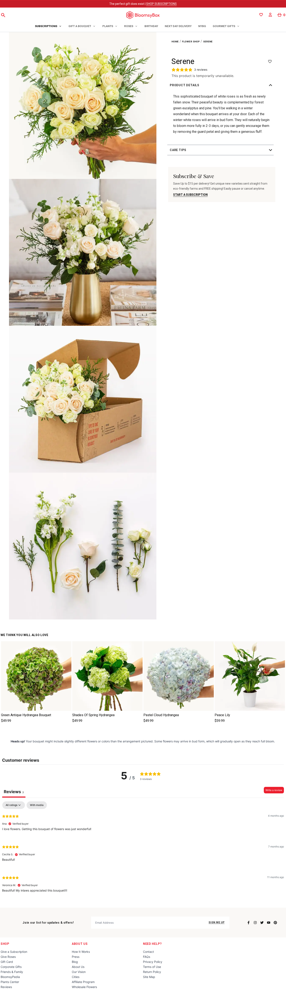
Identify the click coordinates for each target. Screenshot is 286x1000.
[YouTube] (268, 922)
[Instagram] (255, 922)
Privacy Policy (152, 961)
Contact (148, 951)
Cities (75, 977)
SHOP (5, 943)
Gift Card (7, 961)
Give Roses (8, 956)
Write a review (273, 790)
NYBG (202, 26)
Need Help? (152, 943)
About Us (80, 943)
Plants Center (10, 982)
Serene (208, 41)
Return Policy (152, 972)
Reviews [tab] (14, 791)
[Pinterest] (275, 922)
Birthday (151, 26)
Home (175, 41)
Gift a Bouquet (79, 26)
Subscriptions (46, 26)
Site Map (149, 977)
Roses (128, 26)
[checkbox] (37, 805)
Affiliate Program (83, 982)
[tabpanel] (143, 850)
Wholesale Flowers (84, 987)
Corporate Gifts (11, 967)
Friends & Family (12, 972)
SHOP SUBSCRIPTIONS (161, 3)
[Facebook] (248, 922)
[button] (222, 85)
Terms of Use (152, 967)
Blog (75, 961)
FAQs (146, 956)
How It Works (81, 951)
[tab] (48, 26)
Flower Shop (191, 41)
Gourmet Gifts (224, 26)
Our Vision (79, 972)
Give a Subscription (14, 951)
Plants (107, 26)
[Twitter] (262, 922)
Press (75, 956)
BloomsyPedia (10, 977)
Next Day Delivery (178, 26)
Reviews (6, 987)
